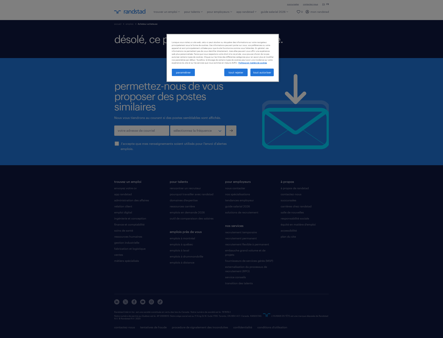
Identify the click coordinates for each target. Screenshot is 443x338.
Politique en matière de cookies (252, 63)
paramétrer (183, 72)
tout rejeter (236, 72)
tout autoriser (262, 72)
